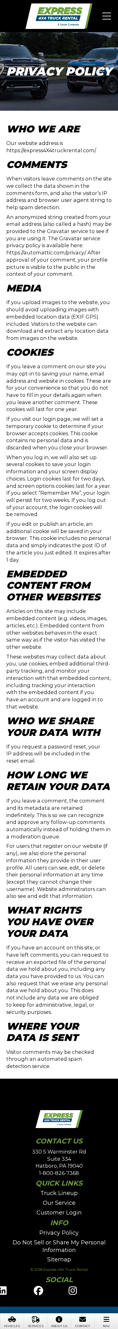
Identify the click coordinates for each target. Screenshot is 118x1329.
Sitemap (59, 1259)
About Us (59, 1326)
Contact (82, 1326)
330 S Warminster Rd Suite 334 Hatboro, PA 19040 (59, 1158)
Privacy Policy (59, 1232)
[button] (107, 16)
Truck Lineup (59, 1193)
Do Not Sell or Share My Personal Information (59, 1246)
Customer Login (59, 1212)
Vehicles (12, 1326)
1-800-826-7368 (59, 1173)
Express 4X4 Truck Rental (59, 16)
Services (35, 1326)
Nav (106, 1326)
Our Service (59, 1202)
